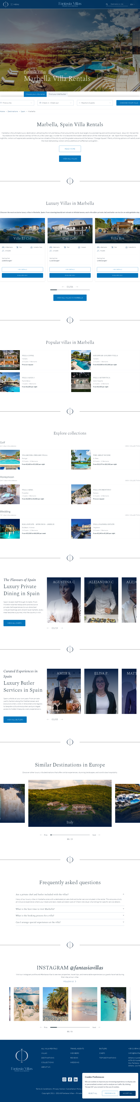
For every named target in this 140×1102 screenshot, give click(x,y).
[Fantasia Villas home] (6, 4)
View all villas (70, 159)
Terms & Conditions (44, 1089)
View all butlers (15, 720)
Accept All (127, 1093)
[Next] (77, 287)
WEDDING (74, 1062)
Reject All (92, 1093)
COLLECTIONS (47, 1062)
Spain (23, 111)
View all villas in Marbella (70, 298)
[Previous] (63, 287)
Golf (2, 442)
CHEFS (102, 1053)
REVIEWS (74, 1058)
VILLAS (44, 1053)
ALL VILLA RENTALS (49, 1048)
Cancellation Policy (74, 1089)
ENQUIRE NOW (22, 275)
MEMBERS (74, 1053)
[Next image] (40, 230)
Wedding (5, 511)
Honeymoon (7, 477)
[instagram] (64, 1079)
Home (2, 111)
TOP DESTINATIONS (107, 1058)
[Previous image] (5, 230)
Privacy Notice (59, 1089)
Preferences (110, 1093)
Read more (70, 149)
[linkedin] (76, 1079)
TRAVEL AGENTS (77, 1048)
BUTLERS (103, 1048)
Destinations (13, 111)
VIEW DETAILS (22, 269)
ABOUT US (45, 1067)
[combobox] (117, 4)
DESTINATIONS (47, 1058)
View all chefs (14, 623)
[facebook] (70, 1079)
